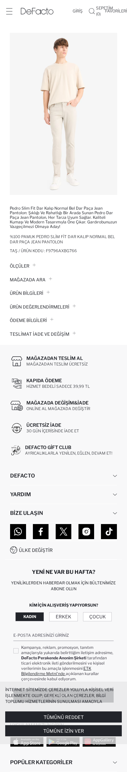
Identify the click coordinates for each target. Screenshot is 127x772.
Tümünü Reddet (64, 717)
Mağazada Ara (28, 279)
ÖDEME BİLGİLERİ (28, 320)
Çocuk (97, 616)
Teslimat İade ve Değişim (39, 334)
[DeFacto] (37, 11)
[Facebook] (41, 531)
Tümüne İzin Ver (63, 731)
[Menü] (9, 11)
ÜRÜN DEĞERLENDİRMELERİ (39, 307)
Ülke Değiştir (36, 550)
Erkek (63, 616)
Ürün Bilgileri (26, 293)
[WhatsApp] (18, 531)
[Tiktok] (109, 531)
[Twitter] (64, 531)
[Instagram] (86, 531)
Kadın (29, 616)
